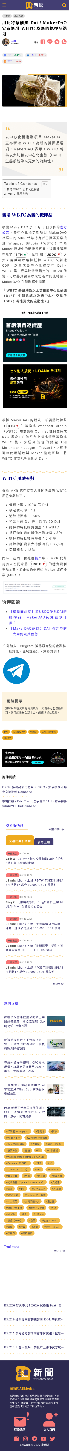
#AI (38, 1150)
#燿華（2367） (52, 1227)
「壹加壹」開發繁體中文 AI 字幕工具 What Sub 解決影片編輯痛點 (24, 1089)
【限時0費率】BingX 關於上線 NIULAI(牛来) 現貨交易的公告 (34, 904)
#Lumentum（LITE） (17, 1169)
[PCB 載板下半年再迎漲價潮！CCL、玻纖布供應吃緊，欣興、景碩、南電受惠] (56, 1115)
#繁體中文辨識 (36, 1208)
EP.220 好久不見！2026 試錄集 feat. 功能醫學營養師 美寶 (34, 1305)
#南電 (32, 1220)
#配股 (27, 1150)
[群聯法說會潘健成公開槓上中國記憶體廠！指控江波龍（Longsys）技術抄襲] (56, 1024)
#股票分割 (11, 1150)
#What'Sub (12, 1195)
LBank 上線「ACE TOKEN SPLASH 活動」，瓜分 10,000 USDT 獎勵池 (34, 969)
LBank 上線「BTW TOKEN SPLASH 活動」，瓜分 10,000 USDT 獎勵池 (34, 882)
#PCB (24, 1214)
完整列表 (54, 829)
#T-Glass (39, 1214)
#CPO (38, 1163)
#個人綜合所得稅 (15, 1144)
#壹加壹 (50, 1201)
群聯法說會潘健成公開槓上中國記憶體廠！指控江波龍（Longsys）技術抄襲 (24, 1021)
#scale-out (53, 1169)
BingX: (11, 902)
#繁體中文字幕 (14, 1208)
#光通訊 (55, 1182)
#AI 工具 (56, 1188)
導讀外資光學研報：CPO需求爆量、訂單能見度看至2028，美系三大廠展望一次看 (24, 1066)
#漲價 (34, 1227)
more (56, 983)
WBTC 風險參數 (17, 193)
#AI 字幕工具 (38, 1188)
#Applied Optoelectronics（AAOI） (25, 1157)
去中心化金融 (49, 731)
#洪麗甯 (35, 1144)
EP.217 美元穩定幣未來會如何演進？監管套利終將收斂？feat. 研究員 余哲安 (34, 1333)
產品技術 (18, 16)
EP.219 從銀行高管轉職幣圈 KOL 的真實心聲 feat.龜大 (34, 1319)
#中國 (27, 1176)
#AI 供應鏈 (52, 1150)
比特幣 (7, 16)
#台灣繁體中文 (32, 1201)
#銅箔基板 (26, 1233)
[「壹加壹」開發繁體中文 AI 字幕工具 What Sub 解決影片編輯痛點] (56, 1092)
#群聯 (54, 1131)
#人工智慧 (11, 1201)
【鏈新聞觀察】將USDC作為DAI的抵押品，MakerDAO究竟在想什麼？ (38, 617)
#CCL (53, 1207)
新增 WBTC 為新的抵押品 (23, 189)
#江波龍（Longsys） (17, 1131)
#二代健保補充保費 (37, 1137)
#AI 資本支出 (13, 1137)
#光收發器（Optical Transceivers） (25, 1182)
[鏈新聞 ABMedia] (35, 5)
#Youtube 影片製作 (35, 1195)
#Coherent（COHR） (17, 1163)
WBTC (33, 731)
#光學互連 (56, 1176)
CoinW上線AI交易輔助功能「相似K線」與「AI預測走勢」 (34, 860)
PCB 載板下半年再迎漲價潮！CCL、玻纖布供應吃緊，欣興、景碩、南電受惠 (24, 1111)
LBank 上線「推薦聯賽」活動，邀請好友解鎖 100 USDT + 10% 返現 (34, 947)
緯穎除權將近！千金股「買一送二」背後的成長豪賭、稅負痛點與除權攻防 (24, 1044)
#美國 (9, 1188)
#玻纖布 (10, 1233)
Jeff (13, 41)
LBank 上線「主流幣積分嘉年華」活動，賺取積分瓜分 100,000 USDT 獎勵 (34, 926)
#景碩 (9, 1227)
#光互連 (40, 1176)
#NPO (38, 1169)
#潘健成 (40, 1131)
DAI (6, 731)
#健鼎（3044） (14, 1220)
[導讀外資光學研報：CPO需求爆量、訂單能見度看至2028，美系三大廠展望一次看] (56, 1070)
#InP (50, 1163)
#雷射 (22, 1188)
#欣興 (22, 1227)
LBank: (11, 880)
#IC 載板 (10, 1214)
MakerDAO (19, 731)
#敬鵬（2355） (50, 1220)
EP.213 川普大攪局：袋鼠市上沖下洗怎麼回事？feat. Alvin (34, 1347)
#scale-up (11, 1175)
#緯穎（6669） (54, 1144)
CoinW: (11, 858)
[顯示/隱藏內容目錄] (43, 184)
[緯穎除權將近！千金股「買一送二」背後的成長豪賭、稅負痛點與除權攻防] (56, 1047)
